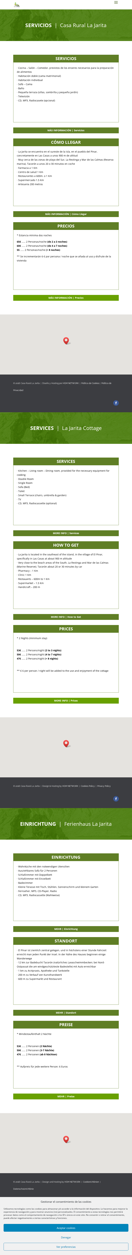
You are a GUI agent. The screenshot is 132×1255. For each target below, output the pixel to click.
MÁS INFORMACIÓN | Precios (66, 297)
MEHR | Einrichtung (66, 929)
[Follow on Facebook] (116, 403)
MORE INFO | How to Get (66, 616)
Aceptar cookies (66, 1228)
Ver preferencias (66, 1246)
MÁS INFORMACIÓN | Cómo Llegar (66, 214)
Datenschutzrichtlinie (23, 1189)
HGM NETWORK (71, 383)
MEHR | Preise (65, 1096)
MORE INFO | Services (66, 533)
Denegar (66, 1237)
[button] (67, 341)
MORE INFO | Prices (66, 700)
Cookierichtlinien (91, 1182)
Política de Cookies (90, 383)
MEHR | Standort (66, 1012)
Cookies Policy (88, 786)
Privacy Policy (104, 786)
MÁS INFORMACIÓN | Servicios (65, 130)
